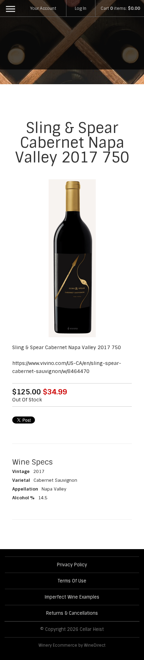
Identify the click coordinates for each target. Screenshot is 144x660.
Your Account (43, 8)
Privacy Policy (72, 565)
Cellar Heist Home (72, 44)
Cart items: (120, 8)
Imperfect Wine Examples (72, 597)
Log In (80, 8)
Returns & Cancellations (72, 613)
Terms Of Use (72, 581)
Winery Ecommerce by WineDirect (72, 645)
